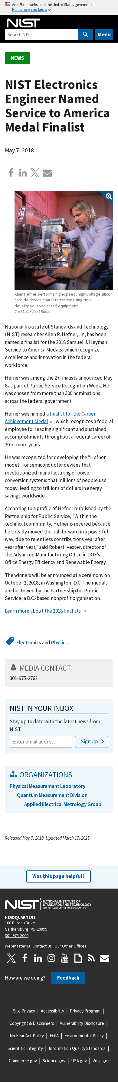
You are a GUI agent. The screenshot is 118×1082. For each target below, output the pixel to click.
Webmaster (15, 946)
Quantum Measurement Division (52, 795)
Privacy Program (85, 1011)
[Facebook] (11, 173)
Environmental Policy (84, 1035)
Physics (59, 642)
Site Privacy (24, 1011)
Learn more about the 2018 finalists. (43, 610)
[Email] (47, 173)
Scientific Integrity (25, 1048)
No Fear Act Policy (27, 1035)
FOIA (54, 1035)
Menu (104, 34)
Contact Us (42, 946)
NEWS (17, 58)
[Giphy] (78, 958)
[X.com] (35, 173)
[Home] (23, 23)
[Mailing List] (104, 958)
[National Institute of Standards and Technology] (48, 904)
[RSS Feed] (91, 958)
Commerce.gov (23, 1061)
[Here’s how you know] (59, 7)
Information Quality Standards (77, 1048)
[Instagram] (51, 958)
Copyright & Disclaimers (31, 1023)
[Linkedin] (23, 173)
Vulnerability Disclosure (82, 1023)
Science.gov (54, 1061)
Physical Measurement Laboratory (47, 786)
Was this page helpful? (58, 876)
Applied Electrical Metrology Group (62, 804)
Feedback (68, 977)
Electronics (28, 642)
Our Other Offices (70, 946)
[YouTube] (64, 958)
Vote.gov (101, 1061)
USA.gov (79, 1061)
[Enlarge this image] (64, 240)
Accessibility (52, 1011)
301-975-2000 (16, 935)
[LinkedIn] (38, 958)
